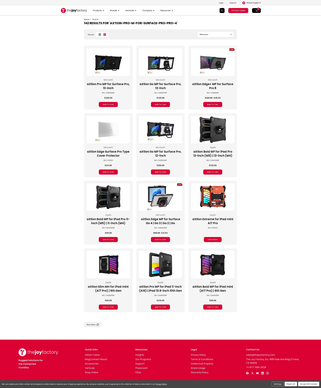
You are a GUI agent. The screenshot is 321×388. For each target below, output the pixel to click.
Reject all (291, 384)
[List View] (99, 34)
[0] (256, 10)
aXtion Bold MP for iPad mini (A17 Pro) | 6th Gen (212, 289)
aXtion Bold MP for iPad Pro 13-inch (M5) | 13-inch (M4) (212, 154)
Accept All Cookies (308, 384)
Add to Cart (108, 104)
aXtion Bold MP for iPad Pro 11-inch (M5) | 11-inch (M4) (108, 221)
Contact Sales (238, 10)
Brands (113, 10)
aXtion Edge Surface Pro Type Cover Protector (108, 154)
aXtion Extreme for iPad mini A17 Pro (212, 221)
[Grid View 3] (104, 34)
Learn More (213, 239)
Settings (278, 384)
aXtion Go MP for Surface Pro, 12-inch (160, 154)
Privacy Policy (161, 384)
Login (221, 3)
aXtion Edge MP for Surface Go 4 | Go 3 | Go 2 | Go (160, 221)
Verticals (129, 10)
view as (91, 35)
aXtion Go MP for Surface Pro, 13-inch (160, 86)
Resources (165, 10)
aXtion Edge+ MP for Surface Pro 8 (212, 86)
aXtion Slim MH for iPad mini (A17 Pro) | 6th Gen (108, 289)
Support (233, 3)
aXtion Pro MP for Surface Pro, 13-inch (108, 86)
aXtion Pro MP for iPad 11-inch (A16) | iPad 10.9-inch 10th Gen (160, 289)
